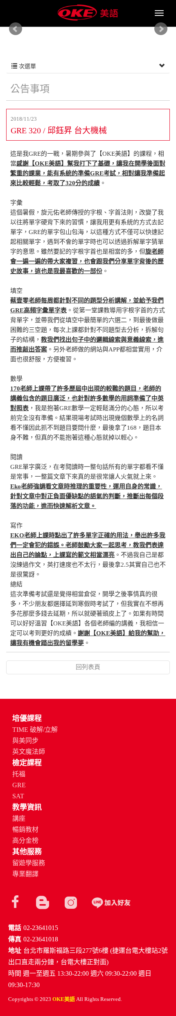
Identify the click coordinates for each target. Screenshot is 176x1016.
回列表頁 (88, 667)
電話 (14, 927)
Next (160, 28)
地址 (14, 950)
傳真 (14, 939)
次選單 (26, 66)
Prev (15, 28)
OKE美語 (88, 13)
